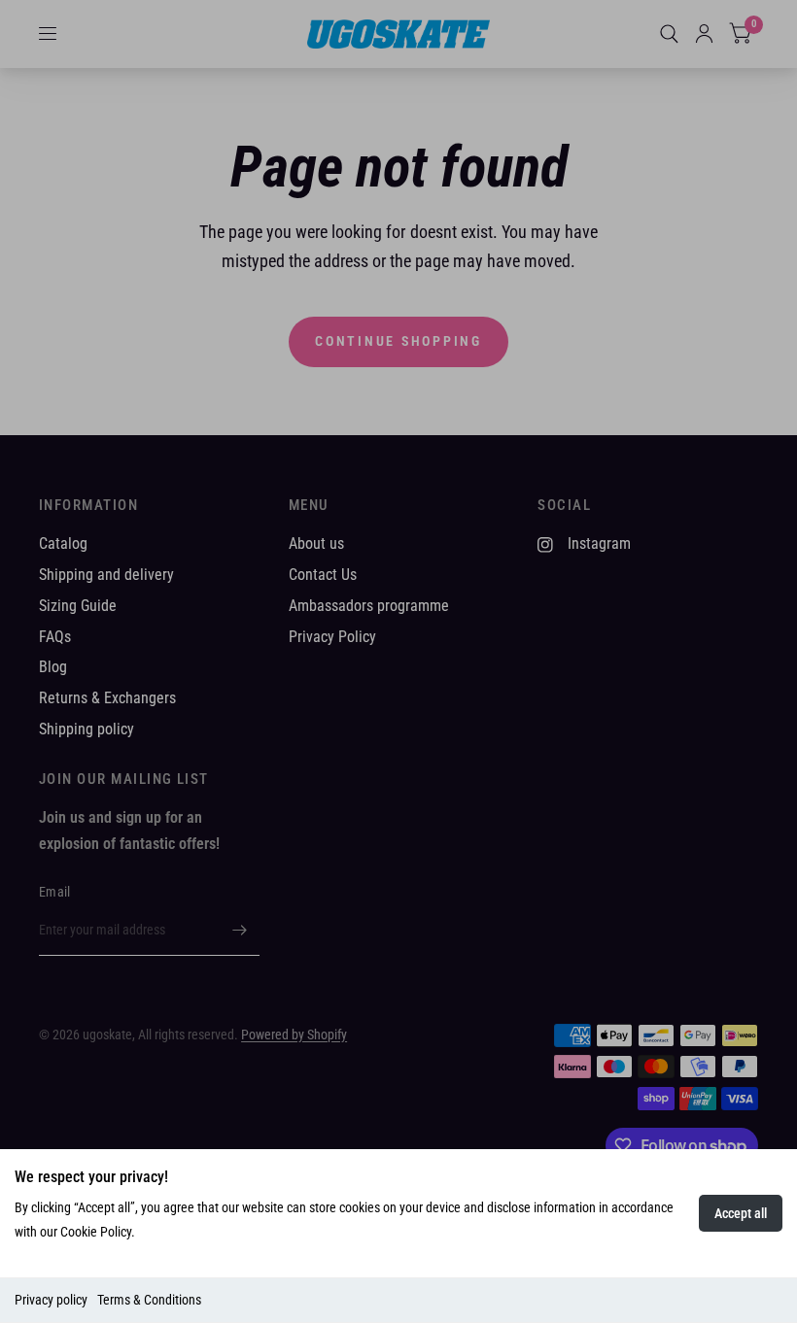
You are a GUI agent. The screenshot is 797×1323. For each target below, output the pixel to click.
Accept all (740, 1213)
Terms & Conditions (149, 1299)
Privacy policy (51, 1299)
